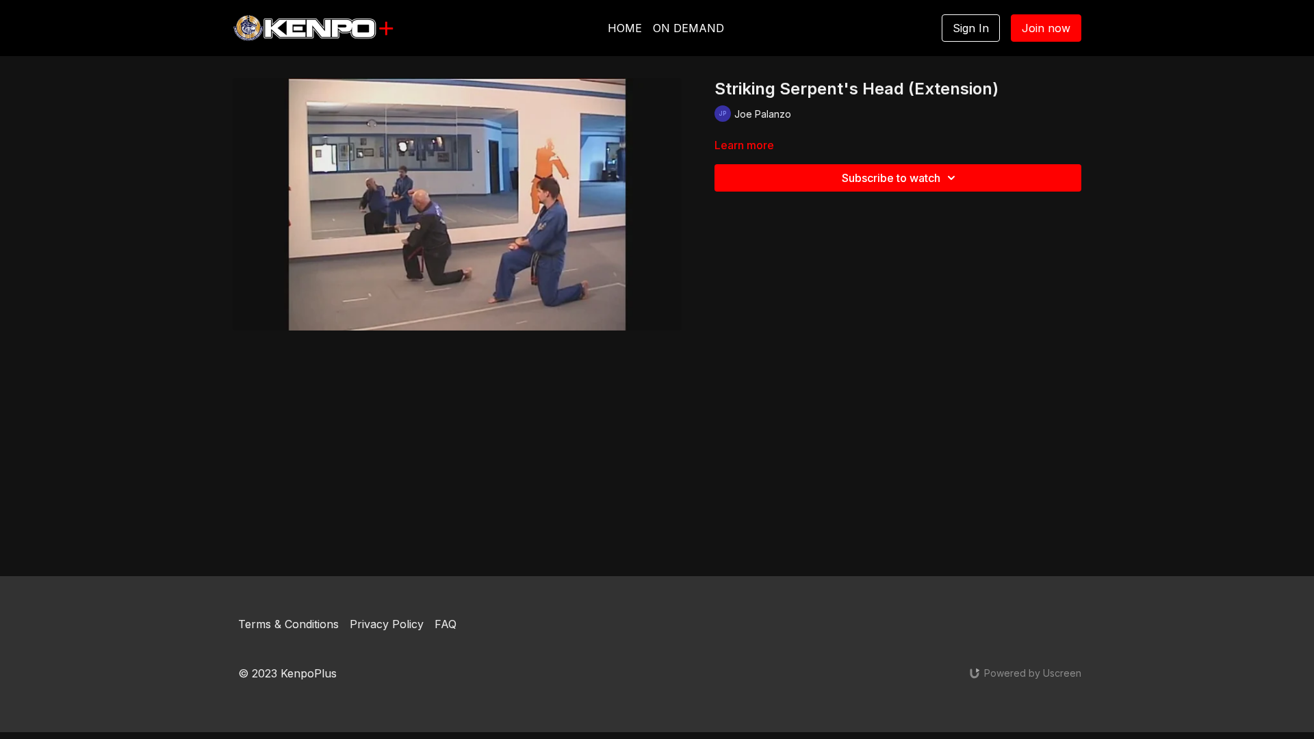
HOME (625, 28)
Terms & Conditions (288, 624)
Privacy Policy (387, 624)
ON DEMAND (688, 28)
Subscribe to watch (891, 178)
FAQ (445, 624)
